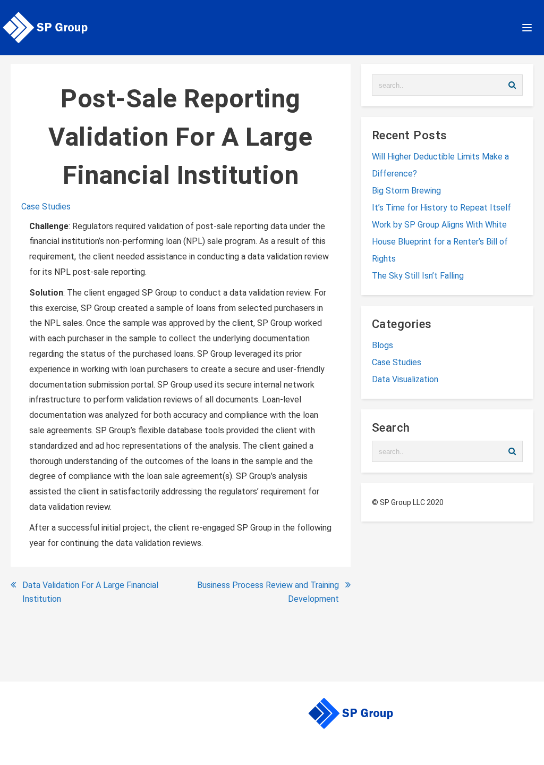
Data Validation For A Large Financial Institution (90, 592)
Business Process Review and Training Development (268, 592)
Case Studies (46, 206)
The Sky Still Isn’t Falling (418, 276)
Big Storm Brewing (406, 191)
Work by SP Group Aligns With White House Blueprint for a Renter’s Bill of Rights (440, 242)
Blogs (382, 345)
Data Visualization (405, 379)
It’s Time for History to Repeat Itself (441, 208)
